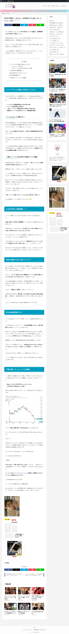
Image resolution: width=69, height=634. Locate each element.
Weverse (57, 29)
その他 (52, 34)
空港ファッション (54, 54)
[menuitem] (1, 1)
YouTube (52, 31)
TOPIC (11, 20)
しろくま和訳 (60, 31)
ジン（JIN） (53, 43)
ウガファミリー (54, 36)
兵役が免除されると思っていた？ (18, 73)
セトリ (61, 43)
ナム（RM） (61, 47)
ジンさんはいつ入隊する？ (17, 66)
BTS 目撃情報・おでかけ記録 (56, 22)
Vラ (51, 29)
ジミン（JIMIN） (54, 40)
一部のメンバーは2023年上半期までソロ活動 (21, 68)
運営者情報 (36, 629)
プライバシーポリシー (28, 629)
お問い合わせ (42, 629)
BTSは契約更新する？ (15, 75)
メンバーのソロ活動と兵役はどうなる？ (20, 64)
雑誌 (62, 54)
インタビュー (58, 34)
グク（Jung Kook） (55, 38)
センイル (52, 45)
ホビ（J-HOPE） (54, 49)
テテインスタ (60, 45)
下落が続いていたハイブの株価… (18, 77)
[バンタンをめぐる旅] (9, 6)
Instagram (53, 27)
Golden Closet (53, 25)
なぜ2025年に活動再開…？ (17, 70)
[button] (8, 25)
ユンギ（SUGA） (54, 51)
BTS (52, 20)
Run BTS (59, 27)
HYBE (60, 25)
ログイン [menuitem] (4, 1)
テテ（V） (53, 47)
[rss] (34, 627)
